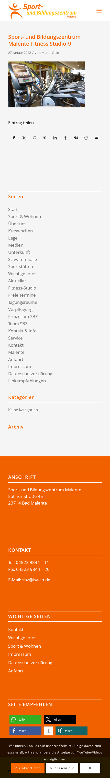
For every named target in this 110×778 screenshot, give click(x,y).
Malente (16, 352)
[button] (25, 719)
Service (15, 338)
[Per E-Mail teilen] (96, 138)
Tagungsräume (22, 302)
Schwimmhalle (22, 259)
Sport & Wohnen (24, 216)
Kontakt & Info (22, 331)
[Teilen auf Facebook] (13, 138)
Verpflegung (20, 309)
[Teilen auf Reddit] (86, 138)
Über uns (17, 224)
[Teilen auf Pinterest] (45, 138)
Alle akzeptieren (28, 768)
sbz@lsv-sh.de (36, 580)
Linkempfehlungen (27, 381)
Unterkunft (19, 252)
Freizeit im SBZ (23, 316)
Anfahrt (15, 359)
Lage (13, 238)
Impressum (19, 366)
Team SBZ (18, 324)
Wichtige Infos (22, 274)
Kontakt (16, 345)
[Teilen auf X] (24, 138)
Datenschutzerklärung (30, 374)
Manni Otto (50, 52)
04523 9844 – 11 (32, 562)
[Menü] (99, 10)
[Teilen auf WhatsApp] (34, 138)
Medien (15, 245)
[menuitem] (86, 10)
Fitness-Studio (22, 288)
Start (13, 209)
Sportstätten (20, 266)
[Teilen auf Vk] (76, 138)
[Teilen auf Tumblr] (65, 138)
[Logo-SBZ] (45, 10)
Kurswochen (20, 231)
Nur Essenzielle (62, 768)
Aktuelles (17, 281)
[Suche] (88, 10)
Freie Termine (22, 295)
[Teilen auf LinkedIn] (55, 138)
